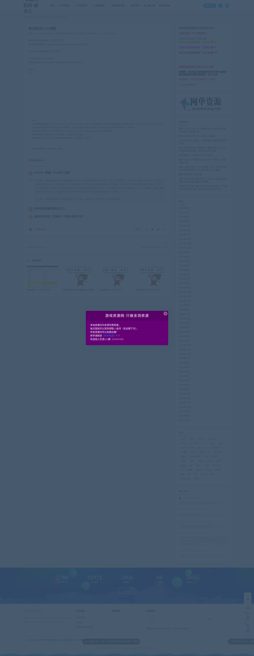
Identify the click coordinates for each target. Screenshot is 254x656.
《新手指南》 (109, 336)
